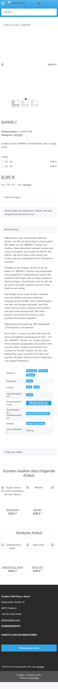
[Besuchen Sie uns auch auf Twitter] (12, 659)
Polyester (43, 371)
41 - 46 (31, 166)
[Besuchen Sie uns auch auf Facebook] (4, 659)
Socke (29, 381)
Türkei (29, 395)
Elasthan (30, 375)
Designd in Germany (35, 423)
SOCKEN (18, 135)
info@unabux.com (10, 620)
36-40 (29, 387)
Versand (27, 184)
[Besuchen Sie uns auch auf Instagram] (28, 659)
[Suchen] (53, 12)
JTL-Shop (34, 678)
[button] (48, 3)
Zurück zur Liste (11, 25)
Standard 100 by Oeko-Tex (38, 414)
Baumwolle (31, 371)
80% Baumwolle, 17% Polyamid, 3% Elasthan (38, 403)
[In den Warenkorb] (3, 35)
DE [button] (39, 3)
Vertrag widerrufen (29, 648)
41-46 (36, 387)
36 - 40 (31, 161)
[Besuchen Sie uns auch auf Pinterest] (20, 659)
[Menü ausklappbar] (3, 2)
